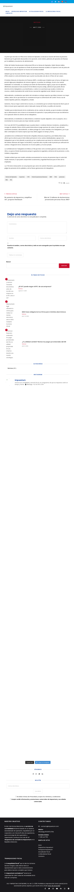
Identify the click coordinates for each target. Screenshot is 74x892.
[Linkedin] (61, 889)
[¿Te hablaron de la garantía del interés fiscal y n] (62, 567)
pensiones (61, 177)
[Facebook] (45, 889)
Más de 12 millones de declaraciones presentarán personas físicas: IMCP (56, 197)
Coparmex (22, 177)
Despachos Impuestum (19, 11)
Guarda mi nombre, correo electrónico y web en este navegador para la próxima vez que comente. (36, 247)
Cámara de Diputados (11, 177)
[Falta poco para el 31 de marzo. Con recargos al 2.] (13, 469)
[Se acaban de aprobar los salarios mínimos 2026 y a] (13, 717)
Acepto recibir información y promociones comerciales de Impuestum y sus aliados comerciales (38, 800)
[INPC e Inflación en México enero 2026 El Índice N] (46, 540)
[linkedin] (59, 1)
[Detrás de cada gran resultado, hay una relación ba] (46, 655)
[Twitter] (49, 889)
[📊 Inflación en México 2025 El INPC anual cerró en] (30, 658)
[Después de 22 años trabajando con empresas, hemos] (46, 479)
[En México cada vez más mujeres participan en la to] (30, 490)
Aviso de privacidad (54, 886)
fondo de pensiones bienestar (39, 177)
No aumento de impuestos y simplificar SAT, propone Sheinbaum (18, 197)
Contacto (9, 13)
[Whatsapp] (65, 889)
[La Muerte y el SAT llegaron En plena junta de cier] (62, 727)
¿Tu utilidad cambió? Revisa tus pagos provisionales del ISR (44, 342)
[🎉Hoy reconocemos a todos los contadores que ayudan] (13, 407)
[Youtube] (62, 1)
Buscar (8, 262)
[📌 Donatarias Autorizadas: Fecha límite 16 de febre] (13, 577)
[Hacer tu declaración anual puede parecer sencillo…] (62, 404)
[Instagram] (53, 889)
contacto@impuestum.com (50, 826)
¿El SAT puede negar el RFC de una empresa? (34, 286)
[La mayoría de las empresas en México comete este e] (46, 408)
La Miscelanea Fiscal (44, 854)
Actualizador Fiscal (36, 11)
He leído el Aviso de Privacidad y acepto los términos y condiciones (38, 796)
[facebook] (52, 1)
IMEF (51, 177)
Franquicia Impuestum (45, 849)
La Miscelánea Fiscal (53, 11)
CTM (28, 177)
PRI (11, 180)
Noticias (37, 22)
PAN (56, 177)
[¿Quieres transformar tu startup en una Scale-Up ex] (62, 668)
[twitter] (55, 1)
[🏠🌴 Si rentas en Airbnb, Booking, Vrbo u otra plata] (30, 729)
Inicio (7, 11)
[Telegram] (68, 889)
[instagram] (66, 1)
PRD (7, 180)
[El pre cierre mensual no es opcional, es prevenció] (13, 656)
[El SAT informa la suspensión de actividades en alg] (62, 466)
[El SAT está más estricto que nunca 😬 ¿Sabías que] (46, 727)
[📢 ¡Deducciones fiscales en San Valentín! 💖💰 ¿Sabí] (30, 580)
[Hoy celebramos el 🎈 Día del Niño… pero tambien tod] (30, 422)
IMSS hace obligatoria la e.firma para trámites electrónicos (44, 312)
